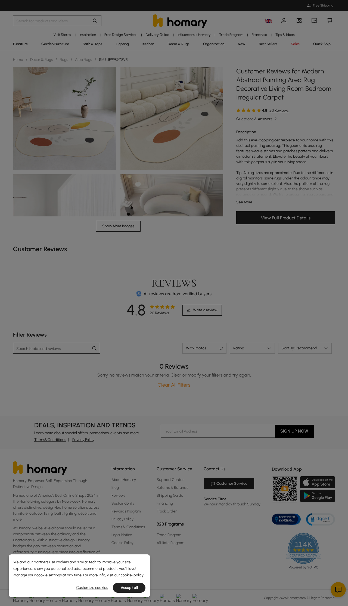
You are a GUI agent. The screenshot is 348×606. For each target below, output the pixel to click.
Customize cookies (92, 587)
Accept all (129, 587)
